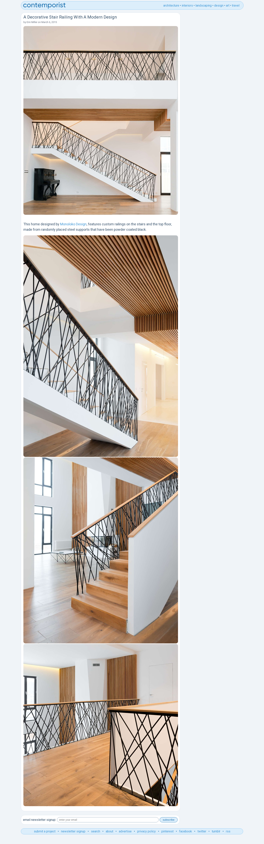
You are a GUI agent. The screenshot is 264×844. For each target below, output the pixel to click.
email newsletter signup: (39, 820)
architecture (171, 5)
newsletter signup (73, 831)
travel (235, 5)
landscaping (203, 5)
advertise (125, 831)
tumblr (216, 831)
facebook (185, 831)
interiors (187, 5)
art (227, 5)
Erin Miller (32, 22)
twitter (202, 831)
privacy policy (146, 831)
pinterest (167, 831)
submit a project (44, 831)
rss (228, 831)
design (218, 5)
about (109, 831)
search (95, 831)
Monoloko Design (73, 224)
